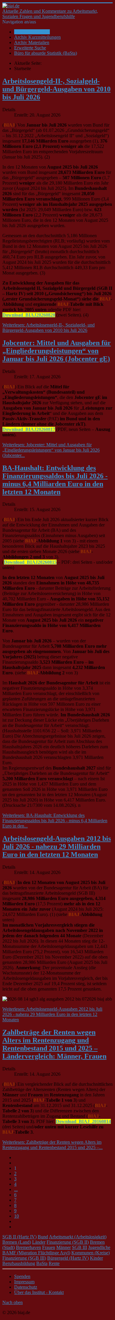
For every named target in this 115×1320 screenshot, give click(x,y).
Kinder (96, 1258)
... (16, 1189)
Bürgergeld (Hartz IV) (68, 1258)
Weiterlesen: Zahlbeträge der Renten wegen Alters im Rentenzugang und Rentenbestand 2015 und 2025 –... (52, 1145)
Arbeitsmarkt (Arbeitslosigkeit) (77, 1236)
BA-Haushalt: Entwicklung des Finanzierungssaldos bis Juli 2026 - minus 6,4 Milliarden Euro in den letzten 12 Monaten (55, 480)
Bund (43, 1236)
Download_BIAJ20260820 (28, 314)
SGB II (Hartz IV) (19, 1236)
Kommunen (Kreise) (90, 1252)
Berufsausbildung (18, 1263)
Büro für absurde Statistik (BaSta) (45, 53)
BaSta (41, 1263)
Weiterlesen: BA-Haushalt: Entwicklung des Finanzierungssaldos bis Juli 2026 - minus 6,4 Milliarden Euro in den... (54, 820)
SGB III (79, 1247)
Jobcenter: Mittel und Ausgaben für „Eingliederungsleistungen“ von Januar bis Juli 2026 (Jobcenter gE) (56, 351)
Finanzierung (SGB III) (24, 1258)
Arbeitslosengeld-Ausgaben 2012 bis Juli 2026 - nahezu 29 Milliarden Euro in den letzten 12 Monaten (56, 846)
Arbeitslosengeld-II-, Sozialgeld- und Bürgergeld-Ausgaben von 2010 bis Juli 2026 (56, 89)
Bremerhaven (28, 1247)
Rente (54, 1263)
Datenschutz (25, 1287)
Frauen (48, 1247)
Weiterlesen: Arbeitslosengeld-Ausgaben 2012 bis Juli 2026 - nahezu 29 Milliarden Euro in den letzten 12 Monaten (52, 1014)
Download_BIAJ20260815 (30, 562)
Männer (63, 1247)
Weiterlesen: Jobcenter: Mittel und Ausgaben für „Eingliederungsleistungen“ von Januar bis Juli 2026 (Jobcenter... (51, 450)
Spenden (22, 1276)
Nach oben (12, 1302)
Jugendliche (99, 1247)
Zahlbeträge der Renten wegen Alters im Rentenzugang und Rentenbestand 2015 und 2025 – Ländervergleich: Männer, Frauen (54, 1044)
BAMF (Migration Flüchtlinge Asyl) (36, 1252)
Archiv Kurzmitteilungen (37, 37)
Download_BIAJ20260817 (28, 429)
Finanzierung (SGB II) (68, 1242)
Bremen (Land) (16, 1242)
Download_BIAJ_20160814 (83, 1121)
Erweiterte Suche (30, 47)
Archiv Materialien (31, 42)
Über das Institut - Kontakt (39, 1292)
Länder (38, 1242)
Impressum (24, 1281)
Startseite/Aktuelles (32, 31)
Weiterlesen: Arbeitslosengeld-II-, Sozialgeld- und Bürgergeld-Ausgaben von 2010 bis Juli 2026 (48, 327)
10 (16, 1216)
